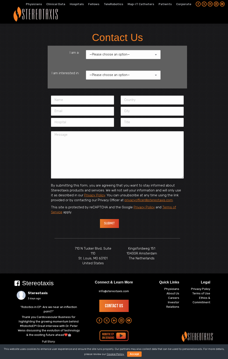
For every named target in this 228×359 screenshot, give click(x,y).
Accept (134, 354)
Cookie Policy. (115, 354)
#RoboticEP (28, 326)
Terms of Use (201, 293)
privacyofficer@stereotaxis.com (148, 200)
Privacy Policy (94, 195)
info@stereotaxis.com (114, 291)
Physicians (171, 289)
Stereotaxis (38, 293)
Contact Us (114, 306)
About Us (173, 293)
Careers (173, 298)
